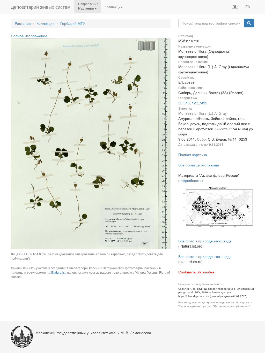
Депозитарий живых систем (40, 6)
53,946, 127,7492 (192, 102)
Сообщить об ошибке (196, 271)
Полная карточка (192, 154)
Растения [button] (86, 8)
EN (247, 6)
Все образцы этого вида (198, 164)
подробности (191, 180)
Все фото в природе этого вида (205, 240)
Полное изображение (29, 35)
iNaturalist (58, 272)
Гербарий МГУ (72, 23)
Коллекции (114, 6)
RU (235, 6)
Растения (23, 23)
